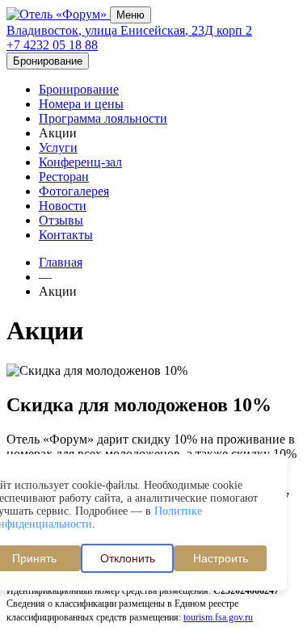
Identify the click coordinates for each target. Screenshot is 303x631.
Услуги (58, 147)
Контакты (66, 235)
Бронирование (79, 89)
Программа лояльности (103, 118)
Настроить (220, 558)
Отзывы (61, 220)
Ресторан (64, 176)
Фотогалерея (74, 191)
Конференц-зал (80, 162)
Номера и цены (81, 104)
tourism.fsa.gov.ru (218, 617)
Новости (62, 205)
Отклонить (127, 558)
